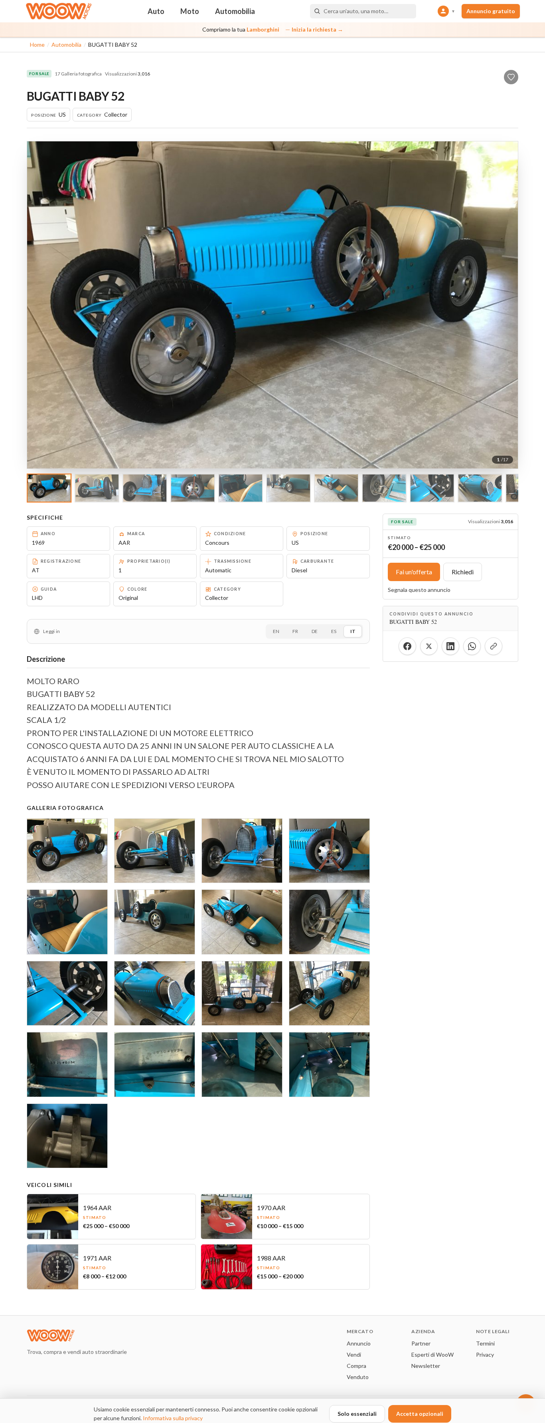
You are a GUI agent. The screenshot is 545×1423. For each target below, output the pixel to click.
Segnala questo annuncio (419, 589)
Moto (189, 11)
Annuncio (359, 1343)
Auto (156, 11)
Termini (485, 1343)
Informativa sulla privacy (173, 1418)
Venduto (358, 1376)
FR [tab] (295, 631)
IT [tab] (352, 631)
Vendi (354, 1354)
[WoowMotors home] (58, 11)
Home (37, 44)
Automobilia (235, 11)
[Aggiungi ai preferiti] (511, 77)
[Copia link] (493, 646)
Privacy (485, 1354)
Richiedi (463, 572)
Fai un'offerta (414, 572)
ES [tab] (333, 631)
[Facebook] (407, 646)
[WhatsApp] (472, 646)
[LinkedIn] (450, 646)
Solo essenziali (357, 1413)
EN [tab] (276, 631)
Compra (356, 1365)
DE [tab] (315, 631)
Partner (420, 1343)
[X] (429, 646)
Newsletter (425, 1365)
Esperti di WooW (432, 1354)
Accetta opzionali (419, 1413)
